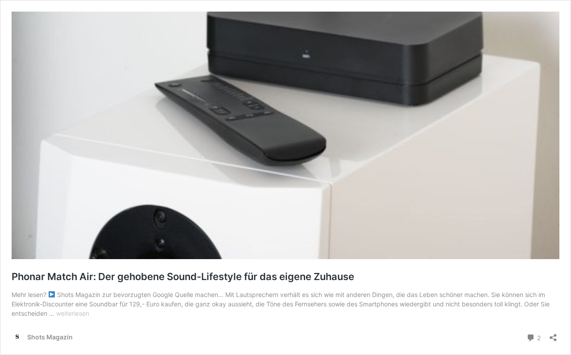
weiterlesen (72, 313)
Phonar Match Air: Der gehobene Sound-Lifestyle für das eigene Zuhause (183, 276)
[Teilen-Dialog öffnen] (553, 335)
